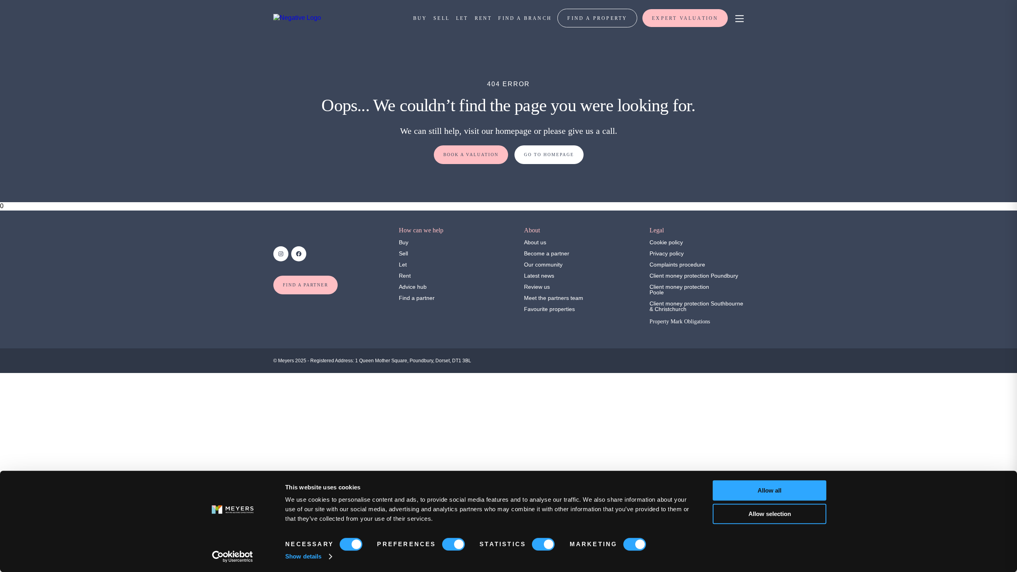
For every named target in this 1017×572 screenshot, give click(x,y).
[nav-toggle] (738, 18)
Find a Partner (305, 284)
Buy (403, 242)
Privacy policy (667, 253)
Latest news (539, 275)
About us (535, 242)
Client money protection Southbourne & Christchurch (696, 306)
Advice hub (413, 287)
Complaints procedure (677, 264)
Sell (403, 253)
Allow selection (769, 513)
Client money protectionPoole (679, 290)
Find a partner (417, 298)
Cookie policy (666, 242)
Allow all (769, 490)
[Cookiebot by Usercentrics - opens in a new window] (232, 556)
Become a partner (546, 253)
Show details (303, 556)
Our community (543, 264)
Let (403, 264)
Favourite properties (549, 309)
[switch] (453, 544)
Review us (537, 287)
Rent (405, 275)
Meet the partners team (553, 298)
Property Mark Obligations (680, 322)
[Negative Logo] (297, 17)
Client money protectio (678, 275)
